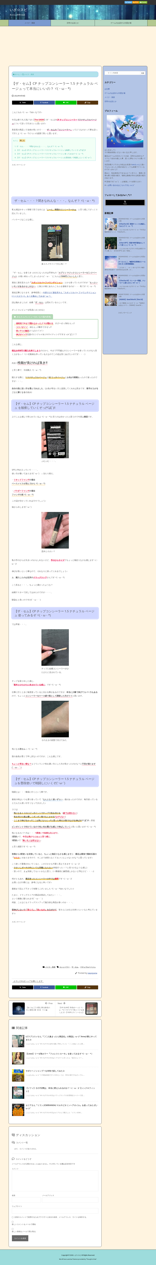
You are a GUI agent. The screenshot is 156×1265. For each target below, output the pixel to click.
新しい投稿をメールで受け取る (24, 1231)
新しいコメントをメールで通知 (24, 1224)
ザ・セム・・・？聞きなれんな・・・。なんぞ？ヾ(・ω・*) (39, 146)
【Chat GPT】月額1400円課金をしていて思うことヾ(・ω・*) (131, 244)
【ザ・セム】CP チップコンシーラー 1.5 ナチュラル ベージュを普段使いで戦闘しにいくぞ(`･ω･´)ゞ (54, 157)
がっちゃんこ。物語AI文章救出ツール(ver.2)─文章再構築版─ (132, 263)
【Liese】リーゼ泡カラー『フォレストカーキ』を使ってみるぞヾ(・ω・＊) (59, 1053)
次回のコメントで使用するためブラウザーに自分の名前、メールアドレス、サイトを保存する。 (51, 1217)
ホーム (17, 74)
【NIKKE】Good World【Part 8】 (131, 299)
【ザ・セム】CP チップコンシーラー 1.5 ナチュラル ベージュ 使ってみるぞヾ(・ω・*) (49, 154)
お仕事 (107, 89)
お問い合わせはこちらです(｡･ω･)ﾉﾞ (121, 185)
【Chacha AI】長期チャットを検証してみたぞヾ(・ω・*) (132, 225)
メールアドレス (48, 1195)
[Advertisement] (78, 44)
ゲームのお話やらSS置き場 (115, 93)
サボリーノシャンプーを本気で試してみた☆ (45, 1071)
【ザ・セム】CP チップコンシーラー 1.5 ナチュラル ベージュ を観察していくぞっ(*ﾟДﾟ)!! (50, 150)
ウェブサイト (17, 1206)
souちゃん (136, 164)
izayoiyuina (92, 973)
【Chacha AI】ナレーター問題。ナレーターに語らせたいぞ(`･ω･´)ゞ (132, 281)
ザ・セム (75, 967)
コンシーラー (64, 967)
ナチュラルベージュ (88, 967)
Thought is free (91, 1259)
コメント (15, 1169)
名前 (13, 1195)
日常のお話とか (111, 101)
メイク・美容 (29, 74)
